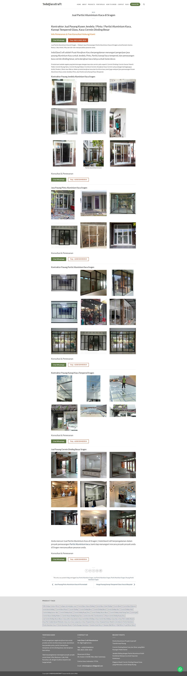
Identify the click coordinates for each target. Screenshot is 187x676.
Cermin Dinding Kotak (66, 612)
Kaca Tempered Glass (89, 622)
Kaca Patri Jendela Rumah (126, 619)
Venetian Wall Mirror (109, 625)
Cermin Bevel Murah (62, 609)
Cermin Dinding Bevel (100, 609)
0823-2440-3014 (86, 650)
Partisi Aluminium (128, 622)
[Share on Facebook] (86, 570)
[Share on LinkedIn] (100, 570)
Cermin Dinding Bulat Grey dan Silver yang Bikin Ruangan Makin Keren (128, 648)
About (84, 4)
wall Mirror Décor (130, 625)
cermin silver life (88, 615)
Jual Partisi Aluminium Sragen (102, 577)
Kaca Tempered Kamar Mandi (105, 622)
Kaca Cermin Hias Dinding (103, 619)
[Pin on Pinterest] (97, 570)
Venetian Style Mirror (96, 625)
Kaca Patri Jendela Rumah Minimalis (53, 622)
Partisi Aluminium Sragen (118, 577)
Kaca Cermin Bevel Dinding (86, 619)
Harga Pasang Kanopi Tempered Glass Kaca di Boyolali (114, 584)
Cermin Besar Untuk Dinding (104, 606)
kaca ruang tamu (76, 622)
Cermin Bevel (117, 606)
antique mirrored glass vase (68, 606)
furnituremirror (99, 615)
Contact (121, 4)
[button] (180, 669)
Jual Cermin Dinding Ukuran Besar (52, 619)
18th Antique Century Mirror (51, 606)
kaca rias (67, 622)
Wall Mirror (120, 625)
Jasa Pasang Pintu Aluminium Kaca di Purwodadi (70, 584)
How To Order (111, 4)
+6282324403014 (87, 647)
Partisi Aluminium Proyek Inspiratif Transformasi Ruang (124, 642)
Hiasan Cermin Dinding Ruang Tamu (115, 615)
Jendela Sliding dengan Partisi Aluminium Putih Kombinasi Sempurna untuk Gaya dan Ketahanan (128, 655)
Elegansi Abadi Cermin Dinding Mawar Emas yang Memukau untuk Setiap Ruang (127, 663)
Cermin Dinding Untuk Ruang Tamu (119, 612)
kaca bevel (74, 619)
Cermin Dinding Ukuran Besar (100, 612)
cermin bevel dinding (48, 609)
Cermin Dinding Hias (113, 609)
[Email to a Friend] (93, 570)
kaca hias (114, 619)
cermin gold (134, 612)
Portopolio (100, 4)
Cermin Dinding (73, 609)
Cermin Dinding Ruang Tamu (82, 612)
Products (91, 4)
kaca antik (67, 619)
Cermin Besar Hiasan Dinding (86, 606)
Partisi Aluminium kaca (80, 544)
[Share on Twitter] (90, 570)
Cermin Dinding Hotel (127, 609)
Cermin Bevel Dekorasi (129, 606)
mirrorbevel (118, 622)
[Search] (144, 4)
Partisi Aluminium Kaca (49, 625)
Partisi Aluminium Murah (64, 625)
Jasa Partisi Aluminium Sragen (84, 577)
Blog (127, 4)
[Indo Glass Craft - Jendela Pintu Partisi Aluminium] (52, 4)
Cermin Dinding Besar (86, 609)
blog (93, 12)
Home (79, 4)
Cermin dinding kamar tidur (50, 612)
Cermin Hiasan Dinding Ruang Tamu (72, 615)
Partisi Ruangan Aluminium (80, 625)
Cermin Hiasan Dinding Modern (51, 615)
